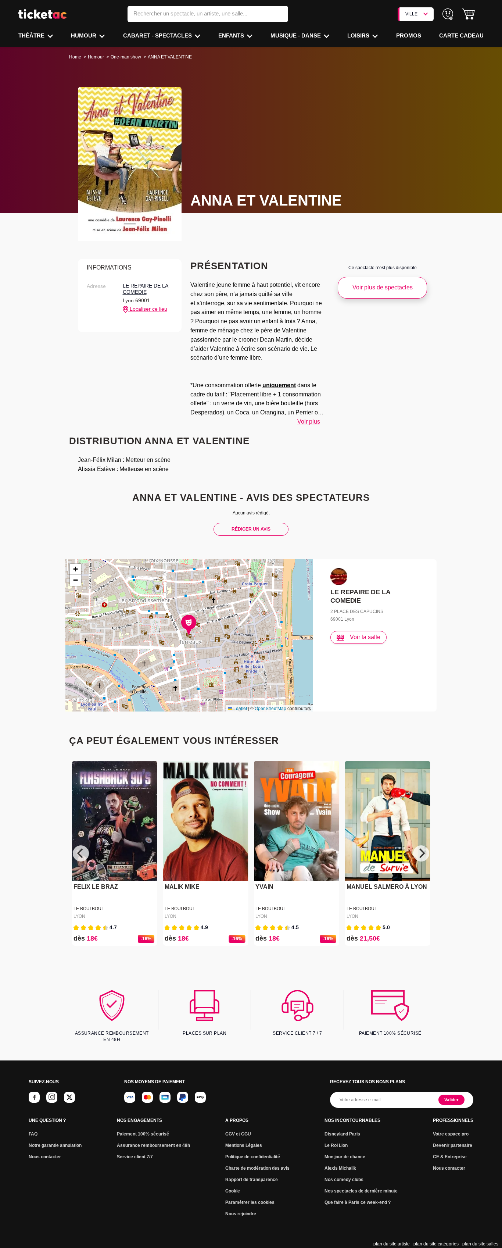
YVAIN (264, 887)
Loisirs (359, 35)
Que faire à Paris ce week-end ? (357, 1202)
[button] (468, 14)
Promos (408, 35)
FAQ (33, 1134)
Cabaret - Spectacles (158, 35)
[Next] (421, 853)
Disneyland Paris (342, 1134)
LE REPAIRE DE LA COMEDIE (145, 289)
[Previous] (81, 853)
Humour (84, 35)
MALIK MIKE (182, 887)
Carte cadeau (461, 35)
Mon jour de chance (344, 1156)
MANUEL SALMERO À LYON (387, 887)
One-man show (126, 57)
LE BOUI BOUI (88, 908)
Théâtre (32, 35)
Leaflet (239, 708)
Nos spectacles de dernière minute (361, 1191)
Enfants (231, 35)
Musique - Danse (296, 35)
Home (75, 57)
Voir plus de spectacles (382, 287)
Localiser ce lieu (147, 309)
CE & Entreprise (450, 1156)
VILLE (411, 14)
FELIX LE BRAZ (95, 887)
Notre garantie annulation (55, 1145)
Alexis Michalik (340, 1168)
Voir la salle (365, 637)
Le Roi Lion (336, 1145)
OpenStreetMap (270, 708)
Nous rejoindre (240, 1213)
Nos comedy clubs (343, 1179)
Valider (451, 1099)
